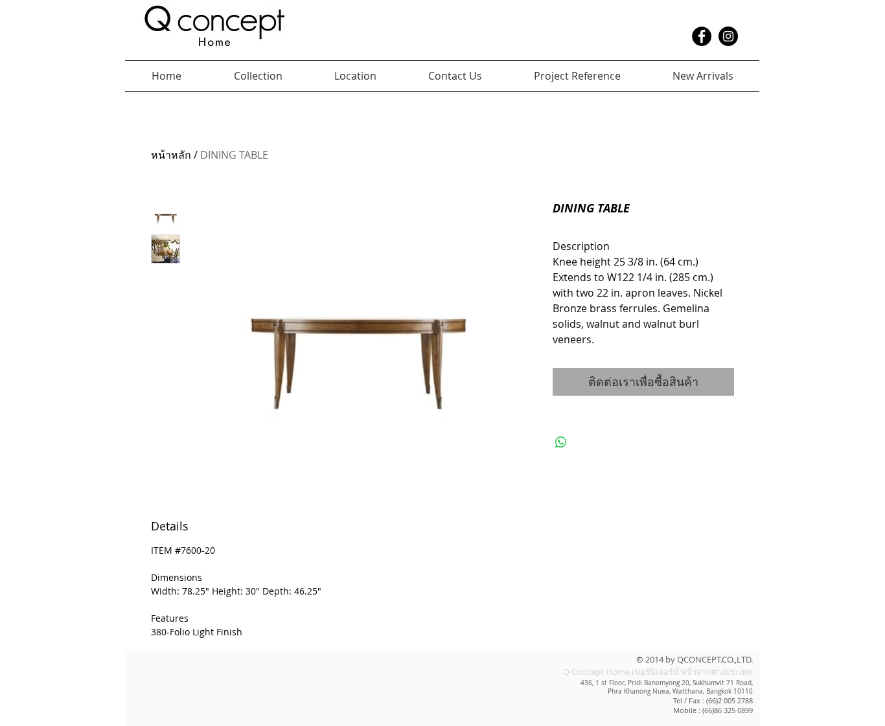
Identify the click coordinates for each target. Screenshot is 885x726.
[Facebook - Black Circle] (701, 36)
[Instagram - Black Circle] (728, 36)
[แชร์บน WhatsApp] (561, 442)
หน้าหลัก (171, 155)
